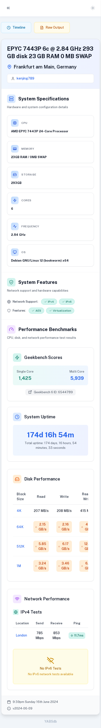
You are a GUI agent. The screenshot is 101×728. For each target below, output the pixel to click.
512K (20, 546)
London (21, 635)
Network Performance (47, 598)
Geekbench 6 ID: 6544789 (53, 392)
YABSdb (50, 721)
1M (19, 566)
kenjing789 (25, 78)
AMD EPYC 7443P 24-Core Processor (39, 131)
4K (19, 511)
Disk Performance (42, 478)
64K (20, 527)
